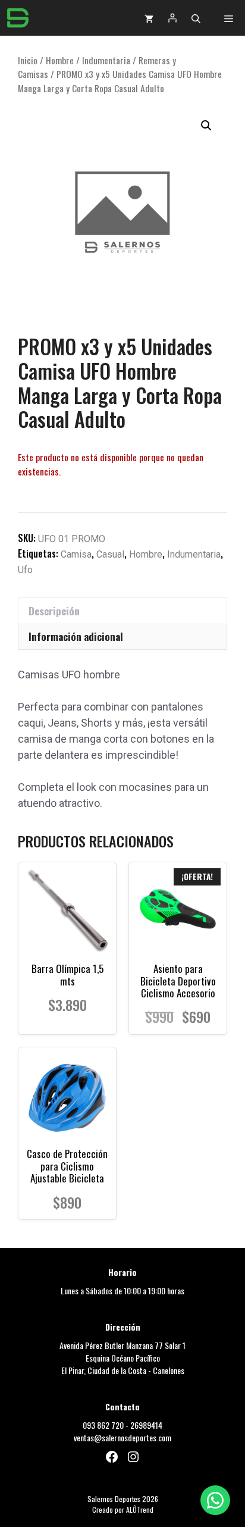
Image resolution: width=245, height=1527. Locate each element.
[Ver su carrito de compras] (149, 18)
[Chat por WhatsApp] (215, 1500)
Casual (110, 554)
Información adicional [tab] (76, 636)
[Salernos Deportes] (18, 18)
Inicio (27, 60)
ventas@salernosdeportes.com (122, 1437)
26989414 (146, 1425)
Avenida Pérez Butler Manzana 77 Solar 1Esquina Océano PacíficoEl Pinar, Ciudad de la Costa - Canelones (122, 1357)
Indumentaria (106, 60)
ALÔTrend (139, 1509)
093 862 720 (103, 1425)
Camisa (76, 554)
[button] (196, 18)
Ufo (25, 569)
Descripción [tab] (54, 610)
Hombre (60, 60)
